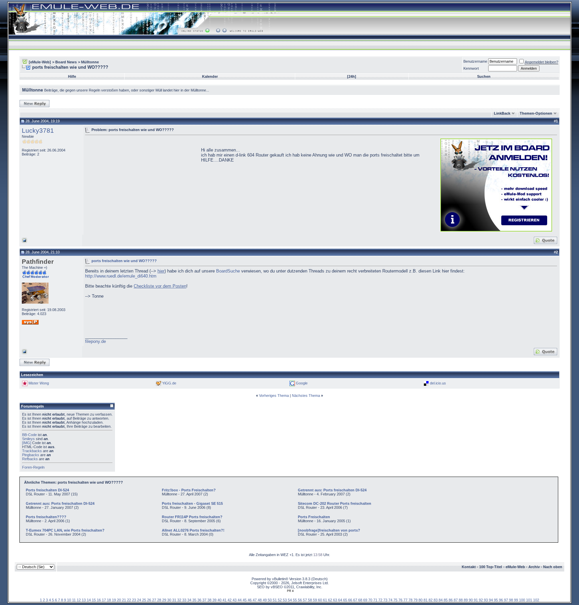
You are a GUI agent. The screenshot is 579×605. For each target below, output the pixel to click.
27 (154, 600)
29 (164, 600)
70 (370, 600)
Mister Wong (38, 383)
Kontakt (469, 567)
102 (536, 600)
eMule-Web (515, 567)
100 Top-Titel (490, 567)
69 (365, 600)
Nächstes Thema (306, 396)
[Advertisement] (141, 184)
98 (511, 600)
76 (400, 600)
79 (415, 600)
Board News (66, 62)
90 (471, 600)
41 (224, 600)
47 (255, 600)
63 (335, 600)
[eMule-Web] (40, 62)
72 (380, 600)
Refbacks (30, 459)
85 (446, 600)
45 (245, 600)
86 (451, 600)
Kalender (210, 76)
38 (209, 600)
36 (199, 600)
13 (84, 600)
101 (529, 600)
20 (119, 600)
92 (481, 600)
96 (501, 600)
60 (320, 600)
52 (280, 600)
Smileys (28, 439)
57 (305, 600)
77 (405, 600)
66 (350, 600)
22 (129, 600)
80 (421, 600)
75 (395, 600)
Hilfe (72, 76)
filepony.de (95, 341)
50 (270, 600)
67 (355, 600)
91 (476, 600)
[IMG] (26, 443)
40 (219, 600)
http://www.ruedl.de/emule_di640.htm (120, 276)
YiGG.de (169, 383)
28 (159, 600)
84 (441, 600)
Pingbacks (30, 455)
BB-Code (29, 435)
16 (99, 600)
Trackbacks (32, 451)
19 (114, 600)
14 (89, 600)
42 (230, 600)
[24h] (351, 76)
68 (360, 600)
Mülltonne (90, 62)
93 (486, 600)
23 (134, 600)
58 (310, 600)
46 (250, 600)
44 (240, 600)
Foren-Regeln (33, 467)
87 (456, 600)
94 (491, 600)
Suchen (484, 76)
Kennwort (471, 68)
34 (189, 600)
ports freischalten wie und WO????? (124, 260)
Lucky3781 (38, 130)
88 (461, 600)
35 (194, 600)
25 (144, 600)
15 (94, 600)
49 (265, 600)
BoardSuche (228, 271)
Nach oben (552, 567)
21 (124, 600)
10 (69, 600)
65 (345, 600)
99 (516, 600)
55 (295, 600)
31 (174, 600)
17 (104, 600)
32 (179, 600)
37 (204, 600)
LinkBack (502, 113)
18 (109, 600)
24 (139, 600)
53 (285, 600)
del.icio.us (438, 383)
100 (522, 600)
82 (431, 600)
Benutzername (475, 61)
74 (390, 600)
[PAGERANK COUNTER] (290, 591)
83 (436, 600)
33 (184, 600)
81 (426, 600)
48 (260, 600)
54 (290, 600)
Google (302, 383)
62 (330, 600)
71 (375, 600)
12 (79, 600)
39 (214, 600)
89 (466, 600)
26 (149, 600)
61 (325, 600)
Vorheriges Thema (274, 396)
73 (385, 600)
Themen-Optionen (536, 113)
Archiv (534, 567)
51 (275, 600)
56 (300, 600)
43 (235, 600)
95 (496, 600)
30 (169, 600)
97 (506, 600)
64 (340, 600)
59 (315, 600)
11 (74, 600)
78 (410, 600)
